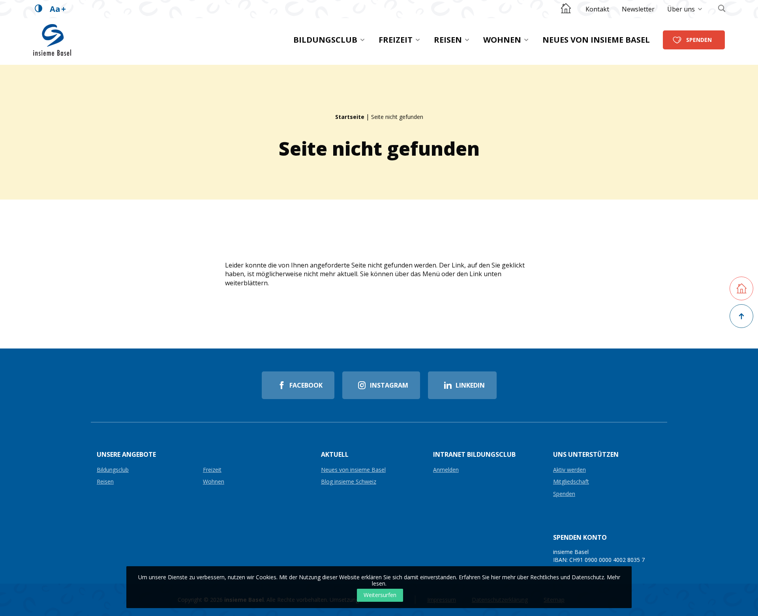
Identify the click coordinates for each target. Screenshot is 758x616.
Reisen (448, 39)
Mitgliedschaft (571, 481)
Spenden (699, 39)
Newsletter (638, 9)
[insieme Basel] (52, 40)
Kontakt (597, 9)
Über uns (681, 9)
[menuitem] (597, 9)
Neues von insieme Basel (596, 39)
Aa (58, 9)
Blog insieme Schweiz (348, 481)
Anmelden (446, 470)
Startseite (349, 117)
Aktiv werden (569, 470)
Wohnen (502, 39)
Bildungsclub (325, 39)
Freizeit (396, 39)
